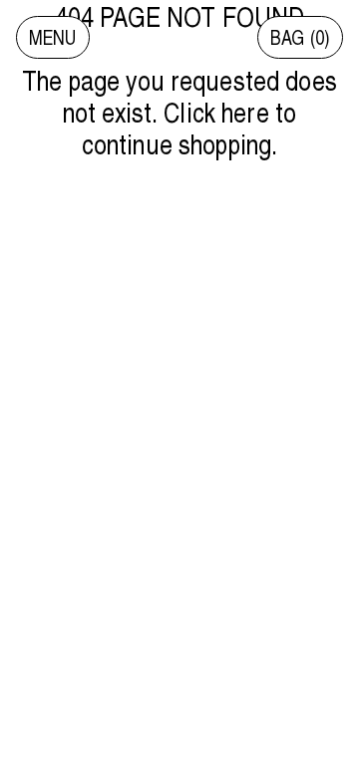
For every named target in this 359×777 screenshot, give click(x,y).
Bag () (300, 37)
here (245, 111)
